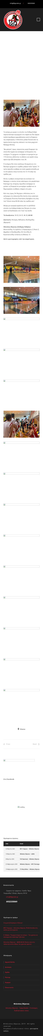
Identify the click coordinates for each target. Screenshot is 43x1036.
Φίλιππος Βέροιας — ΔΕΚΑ (27, 854)
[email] (13, 5)
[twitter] (20, 5)
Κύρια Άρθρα (35, 87)
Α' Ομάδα (27, 87)
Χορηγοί (7, 982)
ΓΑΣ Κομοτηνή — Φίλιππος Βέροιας (29, 859)
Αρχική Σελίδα (10, 962)
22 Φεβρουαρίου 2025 (11, 864)
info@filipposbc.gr (12, 897)
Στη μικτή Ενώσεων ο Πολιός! (13, 923)
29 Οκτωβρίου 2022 (12, 87)
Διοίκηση (8, 967)
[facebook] (17, 5)
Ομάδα (7, 972)
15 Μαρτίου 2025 (10, 854)
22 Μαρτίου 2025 (10, 849)
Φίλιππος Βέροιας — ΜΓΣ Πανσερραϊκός (31, 864)
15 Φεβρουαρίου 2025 (11, 869)
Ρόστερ (7, 977)
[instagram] (27, 5)
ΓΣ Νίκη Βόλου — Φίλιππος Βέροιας (30, 869)
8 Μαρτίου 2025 (10, 859)
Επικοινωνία (9, 987)
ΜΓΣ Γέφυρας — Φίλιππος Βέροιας (29, 849)
